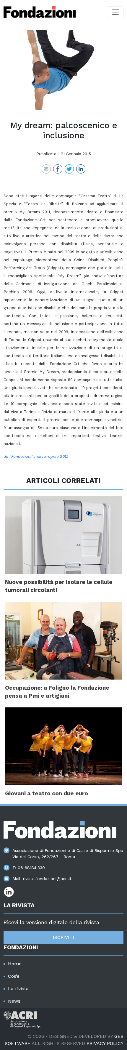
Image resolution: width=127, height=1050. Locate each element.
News (14, 1001)
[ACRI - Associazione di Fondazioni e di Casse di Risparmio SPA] (22, 1019)
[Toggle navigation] (115, 12)
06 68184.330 (31, 867)
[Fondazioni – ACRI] (40, 12)
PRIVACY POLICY (105, 1043)
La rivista (18, 988)
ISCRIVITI (63, 937)
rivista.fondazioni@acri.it (47, 878)
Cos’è (13, 976)
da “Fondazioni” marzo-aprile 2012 (36, 456)
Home (15, 963)
